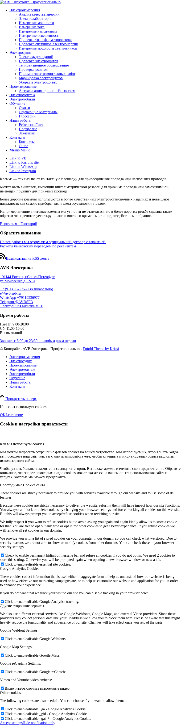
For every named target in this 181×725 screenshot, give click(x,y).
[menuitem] (95, 29)
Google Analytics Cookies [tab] (19, 569)
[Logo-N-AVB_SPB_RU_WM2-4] (30, 2)
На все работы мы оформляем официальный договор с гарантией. (53, 242)
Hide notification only (39, 723)
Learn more (14, 415)
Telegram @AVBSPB (16, 302)
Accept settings (11, 723)
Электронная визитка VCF (21, 306)
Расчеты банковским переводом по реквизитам (38, 246)
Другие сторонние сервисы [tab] (22, 606)
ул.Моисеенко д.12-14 (17, 281)
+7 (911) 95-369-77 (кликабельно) (26, 289)
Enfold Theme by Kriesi (101, 349)
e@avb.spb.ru (10, 293)
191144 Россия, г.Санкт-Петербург (27, 277)
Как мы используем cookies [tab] (22, 444)
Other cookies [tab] (10, 693)
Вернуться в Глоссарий (18, 224)
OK (3, 415)
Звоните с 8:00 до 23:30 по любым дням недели (38, 341)
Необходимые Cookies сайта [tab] (22, 485)
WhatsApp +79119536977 (20, 298)
